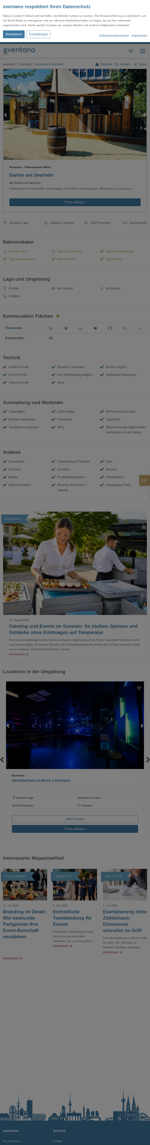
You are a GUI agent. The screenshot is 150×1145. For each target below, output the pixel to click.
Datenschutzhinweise (114, 35)
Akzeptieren (13, 34)
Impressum (139, 35)
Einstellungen (38, 34)
